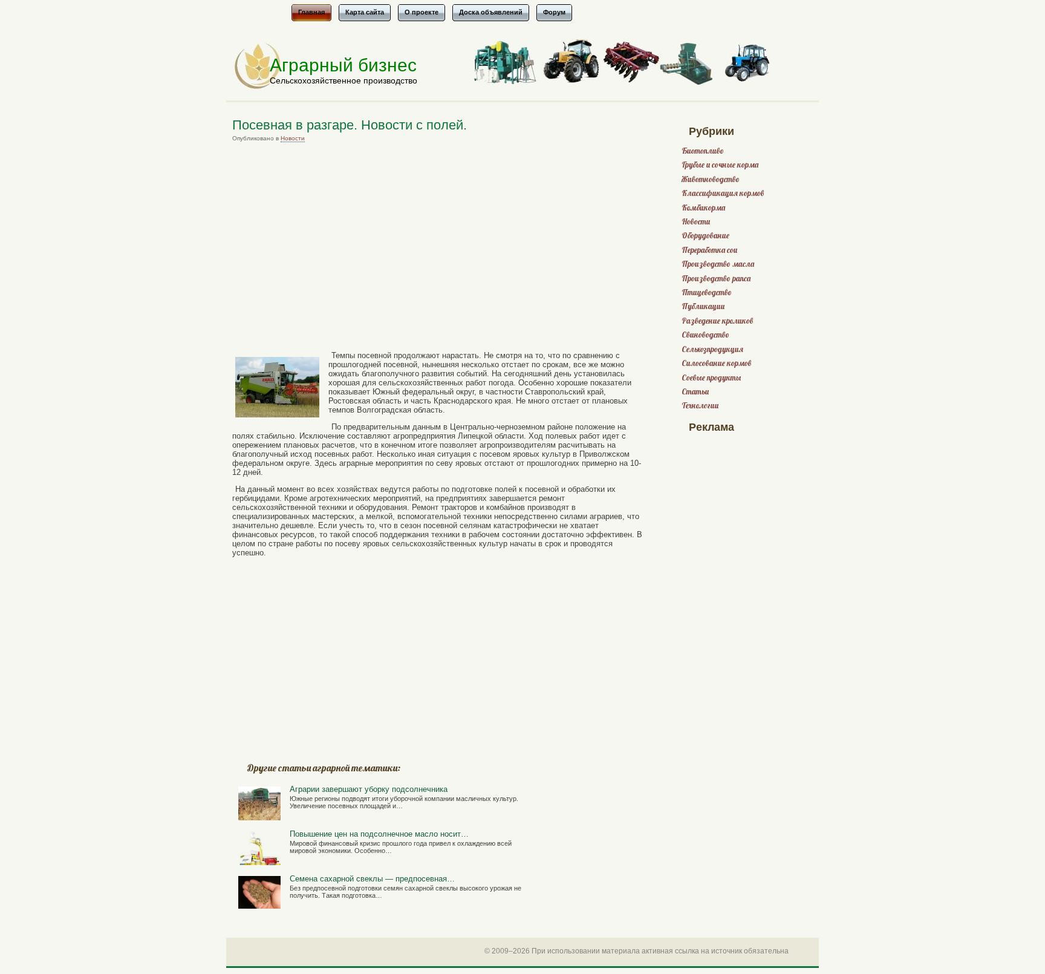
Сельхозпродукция (712, 349)
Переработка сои (709, 250)
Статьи (695, 392)
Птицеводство (707, 292)
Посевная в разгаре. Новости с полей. (349, 124)
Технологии (700, 405)
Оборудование (705, 235)
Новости (293, 138)
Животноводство (711, 179)
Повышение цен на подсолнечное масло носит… (379, 833)
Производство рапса (716, 278)
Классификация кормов (723, 193)
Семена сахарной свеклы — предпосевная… (372, 878)
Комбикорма (703, 208)
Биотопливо (703, 151)
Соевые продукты (711, 378)
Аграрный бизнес (343, 65)
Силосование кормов (716, 363)
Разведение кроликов (717, 321)
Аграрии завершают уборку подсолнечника (369, 789)
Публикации (703, 306)
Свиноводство (705, 335)
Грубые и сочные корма (720, 165)
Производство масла (718, 264)
